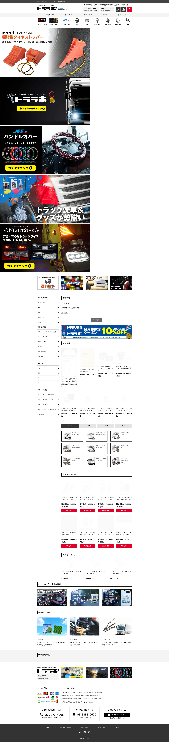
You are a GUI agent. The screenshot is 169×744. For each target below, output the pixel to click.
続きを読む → (65, 313)
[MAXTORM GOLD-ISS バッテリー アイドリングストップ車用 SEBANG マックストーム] (106, 356)
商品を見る (69, 510)
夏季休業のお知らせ (70, 307)
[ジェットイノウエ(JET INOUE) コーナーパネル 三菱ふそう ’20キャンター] (124, 523)
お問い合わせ (122, 15)
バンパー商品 (41, 303)
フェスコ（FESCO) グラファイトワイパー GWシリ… (69, 534)
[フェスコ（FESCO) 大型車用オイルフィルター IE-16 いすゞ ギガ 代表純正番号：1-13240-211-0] (87, 523)
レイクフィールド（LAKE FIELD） (47, 409)
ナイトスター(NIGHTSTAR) (45, 400)
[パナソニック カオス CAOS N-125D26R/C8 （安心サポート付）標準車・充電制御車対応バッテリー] (124, 398)
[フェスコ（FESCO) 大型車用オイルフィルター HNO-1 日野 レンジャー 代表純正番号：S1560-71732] (106, 487)
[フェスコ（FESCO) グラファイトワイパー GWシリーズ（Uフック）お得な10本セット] (106, 523)
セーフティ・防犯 (43, 337)
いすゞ (39, 368)
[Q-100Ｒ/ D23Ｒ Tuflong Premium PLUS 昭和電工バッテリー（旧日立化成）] (69, 398)
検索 (128, 24)
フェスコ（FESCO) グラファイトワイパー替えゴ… (69, 498)
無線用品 (40, 356)
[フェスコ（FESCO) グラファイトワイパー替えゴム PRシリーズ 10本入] (69, 487)
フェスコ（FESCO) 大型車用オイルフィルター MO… (124, 498)
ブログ (105, 15)
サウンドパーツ (42, 322)
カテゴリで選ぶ (42, 24)
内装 (77, 24)
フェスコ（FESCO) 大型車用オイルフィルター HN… (106, 498)
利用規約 (48, 727)
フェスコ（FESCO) (43, 404)
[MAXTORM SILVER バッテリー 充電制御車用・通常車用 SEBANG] (124, 356)
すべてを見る (97, 320)
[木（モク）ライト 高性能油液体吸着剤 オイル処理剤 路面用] (87, 358)
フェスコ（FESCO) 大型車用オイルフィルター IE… (87, 534)
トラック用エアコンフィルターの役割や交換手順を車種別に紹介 (51, 643)
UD (38, 383)
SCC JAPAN (41, 414)
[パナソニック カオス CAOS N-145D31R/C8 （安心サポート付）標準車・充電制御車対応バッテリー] (87, 398)
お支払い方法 (69, 15)
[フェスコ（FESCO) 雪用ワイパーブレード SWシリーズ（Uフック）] (87, 487)
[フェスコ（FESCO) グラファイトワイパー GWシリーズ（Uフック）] (69, 523)
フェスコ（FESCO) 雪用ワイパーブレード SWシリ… (87, 498)
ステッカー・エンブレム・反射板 (47, 332)
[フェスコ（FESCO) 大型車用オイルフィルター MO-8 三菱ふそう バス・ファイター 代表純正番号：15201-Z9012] (124, 487)
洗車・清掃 (108, 24)
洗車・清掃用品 (42, 327)
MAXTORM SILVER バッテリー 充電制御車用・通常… (123, 368)
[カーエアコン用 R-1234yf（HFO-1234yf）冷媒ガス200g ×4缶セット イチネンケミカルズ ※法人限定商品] (69, 362)
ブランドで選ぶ (65, 24)
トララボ (86, 738)
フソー (39, 378)
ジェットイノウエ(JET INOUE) (46, 395)
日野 (39, 373)
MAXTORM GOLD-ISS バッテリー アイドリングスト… (105, 368)
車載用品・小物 (42, 341)
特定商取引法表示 (65, 727)
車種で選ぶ (54, 24)
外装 (87, 24)
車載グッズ (118, 24)
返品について (119, 727)
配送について (88, 15)
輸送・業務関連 (42, 351)
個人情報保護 (84, 727)
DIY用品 (40, 346)
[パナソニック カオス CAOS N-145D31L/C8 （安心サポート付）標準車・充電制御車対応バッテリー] (106, 398)
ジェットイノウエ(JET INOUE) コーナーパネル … (123, 534)
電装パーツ (97, 24)
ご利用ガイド (50, 15)
